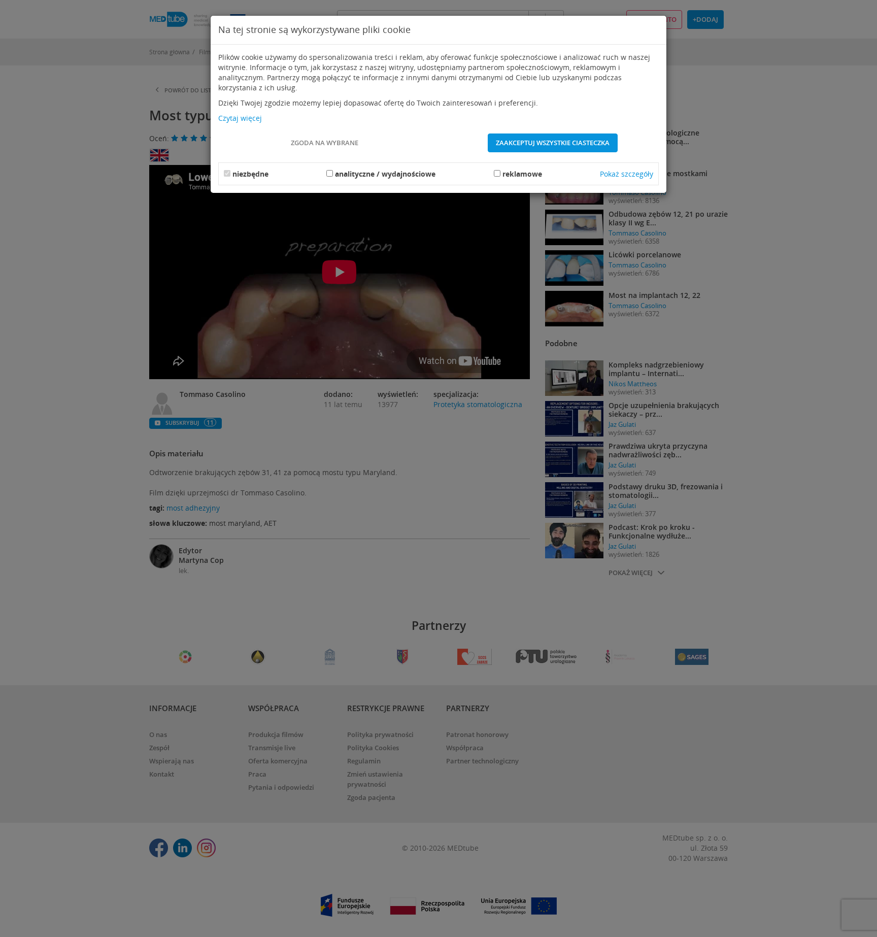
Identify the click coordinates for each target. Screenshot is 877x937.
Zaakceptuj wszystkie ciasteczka (553, 142)
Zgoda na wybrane (324, 142)
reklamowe (522, 174)
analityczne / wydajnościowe (385, 174)
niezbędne (250, 174)
